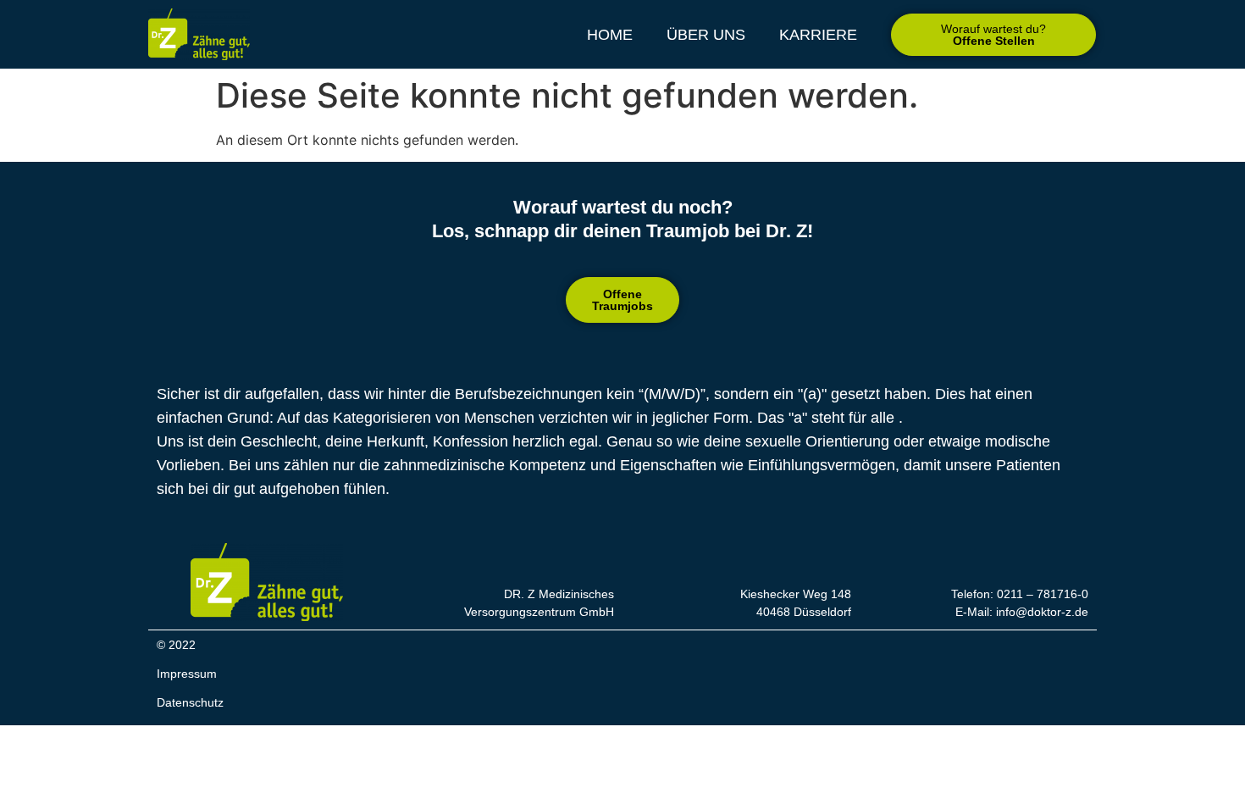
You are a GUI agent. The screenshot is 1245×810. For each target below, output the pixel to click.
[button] (993, 35)
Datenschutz (190, 702)
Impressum (187, 673)
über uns (706, 34)
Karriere (818, 34)
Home (610, 34)
